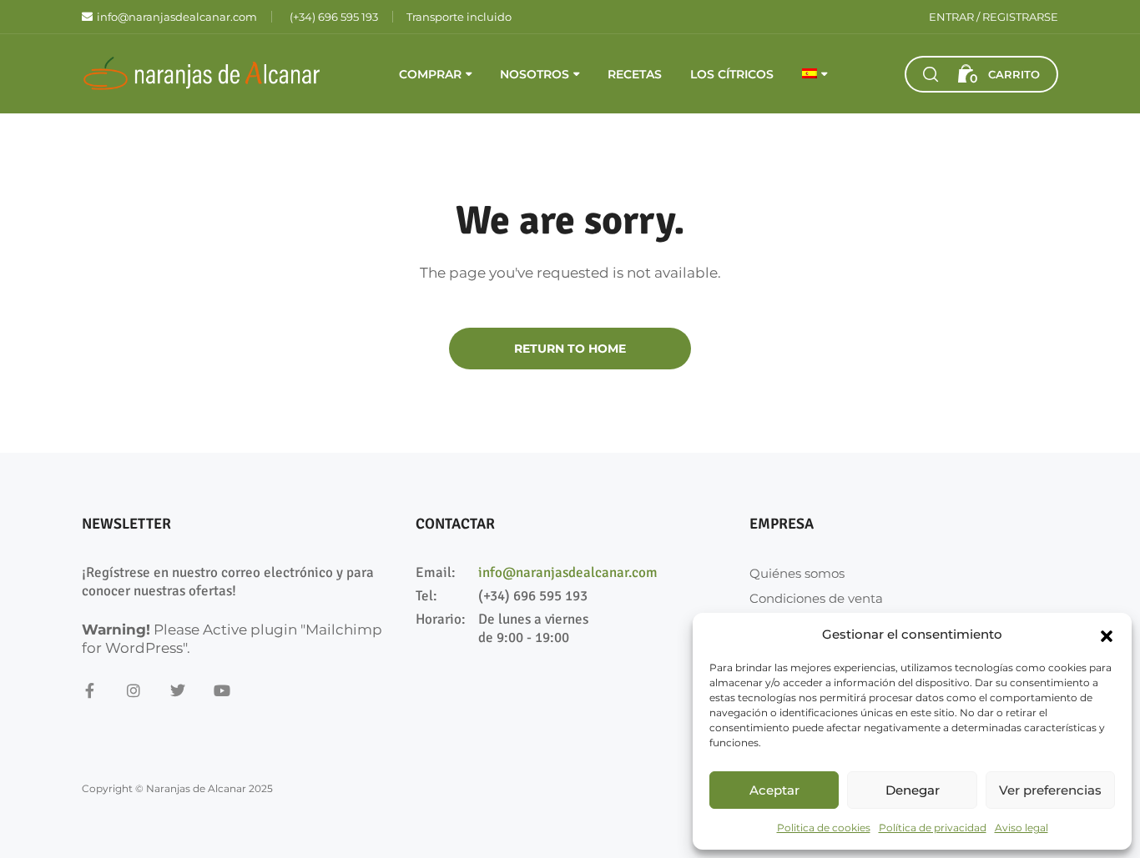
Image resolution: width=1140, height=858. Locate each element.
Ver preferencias (1050, 790)
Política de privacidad (932, 827)
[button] (1106, 634)
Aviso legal (1021, 827)
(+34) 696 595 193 (533, 596)
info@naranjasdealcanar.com (568, 572)
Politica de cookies (823, 827)
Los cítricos (732, 74)
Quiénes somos (797, 573)
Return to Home (570, 348)
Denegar (912, 790)
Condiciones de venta (816, 598)
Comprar (430, 74)
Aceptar (774, 790)
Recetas (635, 74)
